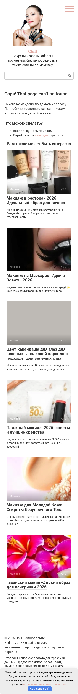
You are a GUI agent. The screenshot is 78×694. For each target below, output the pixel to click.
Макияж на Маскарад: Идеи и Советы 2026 (35, 278)
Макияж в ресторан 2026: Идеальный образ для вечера (35, 200)
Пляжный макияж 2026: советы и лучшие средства (38, 430)
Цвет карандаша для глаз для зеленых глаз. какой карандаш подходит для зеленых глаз (37, 354)
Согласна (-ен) (39, 688)
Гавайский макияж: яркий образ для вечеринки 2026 (38, 584)
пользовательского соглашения (44, 684)
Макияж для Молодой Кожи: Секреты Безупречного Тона (34, 507)
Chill (32, 51)
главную (41, 135)
